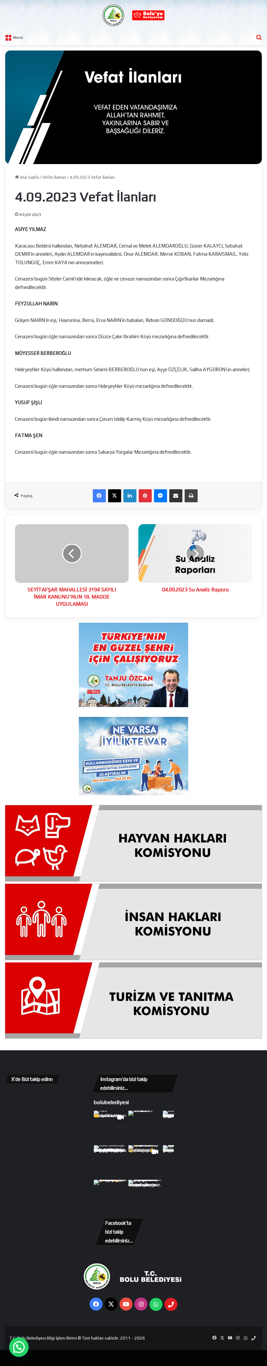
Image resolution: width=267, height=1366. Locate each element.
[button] (19, 1347)
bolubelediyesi (111, 1102)
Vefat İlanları (54, 177)
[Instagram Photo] (145, 1127)
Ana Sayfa (29, 177)
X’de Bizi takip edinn (32, 1079)
